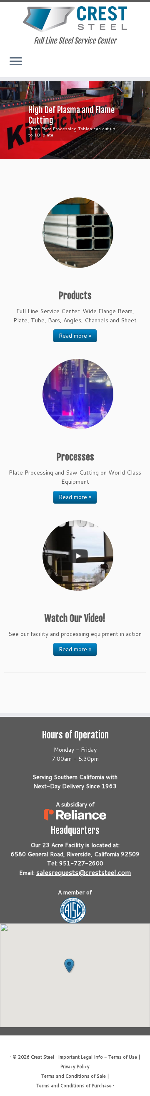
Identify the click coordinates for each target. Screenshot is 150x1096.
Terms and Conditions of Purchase (74, 1085)
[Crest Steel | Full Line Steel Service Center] (75, 19)
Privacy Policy (75, 1066)
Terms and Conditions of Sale (73, 1076)
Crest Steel (42, 1057)
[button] (69, 966)
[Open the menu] (16, 62)
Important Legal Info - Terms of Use (97, 1057)
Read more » (75, 335)
